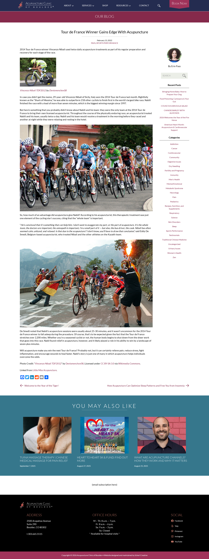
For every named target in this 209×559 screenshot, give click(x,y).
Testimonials (174, 235)
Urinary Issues (174, 248)
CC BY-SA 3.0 (107, 363)
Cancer (174, 148)
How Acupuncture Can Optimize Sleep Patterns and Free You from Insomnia (146, 385)
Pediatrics (174, 201)
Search (159, 5)
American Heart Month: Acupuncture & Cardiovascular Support (174, 127)
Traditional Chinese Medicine (174, 239)
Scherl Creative (141, 555)
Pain (93, 43)
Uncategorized (174, 244)
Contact (144, 5)
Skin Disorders (174, 222)
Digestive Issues (174, 162)
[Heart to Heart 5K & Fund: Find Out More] (104, 435)
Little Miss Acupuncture (45, 370)
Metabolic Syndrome (174, 188)
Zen (174, 257)
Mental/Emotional (174, 184)
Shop (105, 5)
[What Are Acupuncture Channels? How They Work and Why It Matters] (161, 435)
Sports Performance (107, 43)
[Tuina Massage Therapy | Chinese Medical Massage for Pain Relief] (47, 435)
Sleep (174, 226)
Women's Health (174, 253)
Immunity (174, 175)
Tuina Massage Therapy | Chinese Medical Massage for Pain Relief (44, 459)
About (67, 5)
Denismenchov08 (75, 363)
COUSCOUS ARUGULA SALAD (174, 106)
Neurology (174, 192)
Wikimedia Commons (129, 363)
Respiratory (174, 213)
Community (174, 157)
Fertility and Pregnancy (174, 170)
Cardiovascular (174, 153)
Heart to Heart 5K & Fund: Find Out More (102, 459)
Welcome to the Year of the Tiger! (41, 385)
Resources (122, 5)
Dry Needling (174, 166)
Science (174, 217)
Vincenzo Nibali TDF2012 (48, 363)
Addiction (174, 144)
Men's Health (174, 179)
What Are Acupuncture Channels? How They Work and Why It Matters (160, 459)
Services (86, 5)
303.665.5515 (35, 534)
